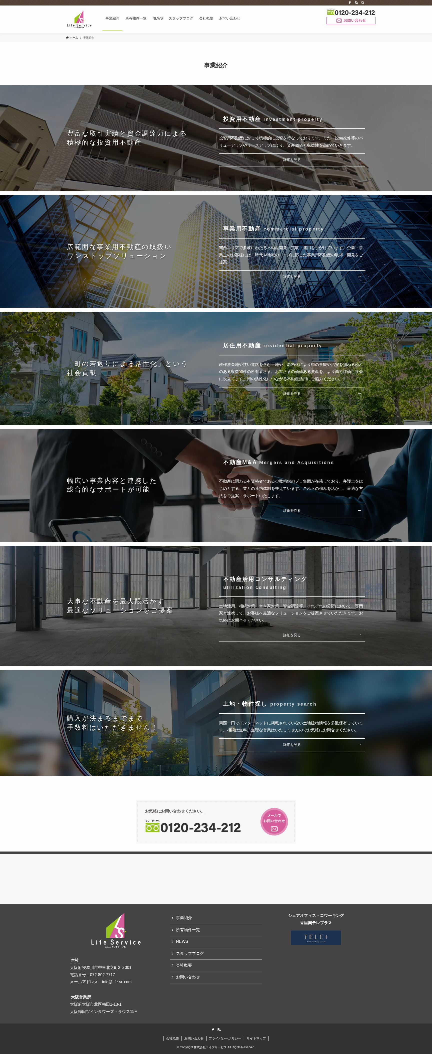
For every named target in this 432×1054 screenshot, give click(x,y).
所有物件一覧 (188, 930)
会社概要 (184, 965)
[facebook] (349, 3)
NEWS (182, 941)
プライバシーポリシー (225, 1038)
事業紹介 (184, 918)
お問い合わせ (351, 20)
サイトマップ (256, 1038)
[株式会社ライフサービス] (79, 20)
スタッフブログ (190, 953)
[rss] (356, 3)
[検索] (363, 3)
